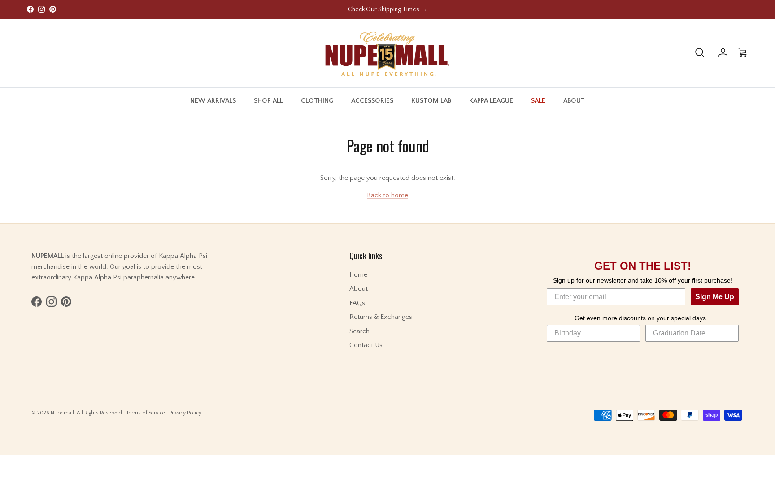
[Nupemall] (387, 53)
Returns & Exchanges (380, 317)
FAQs (357, 303)
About (574, 101)
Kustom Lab (431, 101)
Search (359, 331)
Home (358, 275)
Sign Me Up (714, 297)
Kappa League (491, 101)
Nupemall (62, 413)
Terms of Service (145, 413)
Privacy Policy (185, 413)
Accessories (372, 101)
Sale (538, 101)
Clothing (317, 101)
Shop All (268, 101)
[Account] (721, 53)
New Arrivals (213, 101)
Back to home (387, 195)
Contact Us (366, 345)
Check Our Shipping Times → (387, 9)
